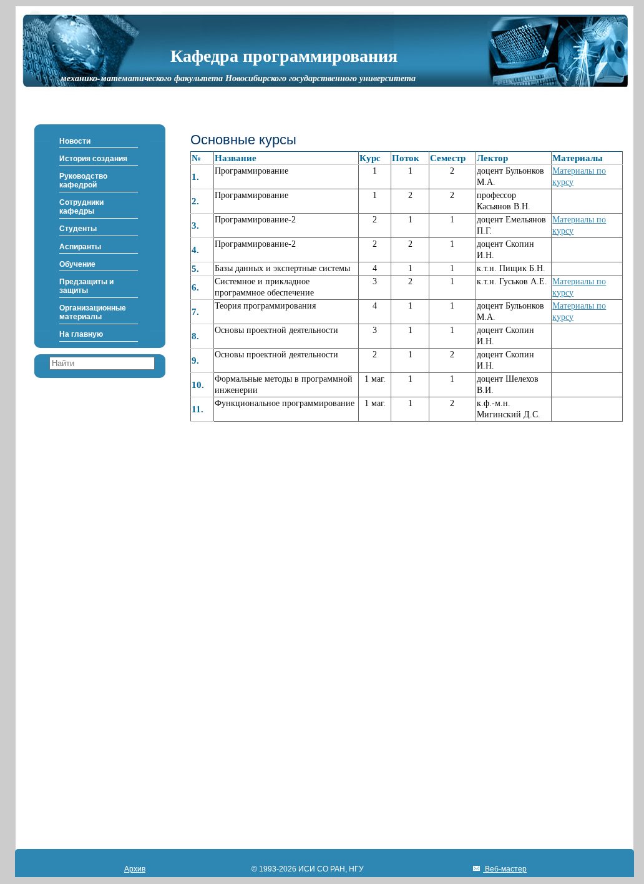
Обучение (77, 264)
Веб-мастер (505, 869)
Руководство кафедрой (83, 180)
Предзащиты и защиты (86, 286)
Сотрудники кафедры (81, 207)
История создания (93, 158)
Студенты (78, 228)
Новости (74, 141)
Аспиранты (80, 246)
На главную (81, 334)
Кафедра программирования (284, 54)
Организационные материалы (92, 312)
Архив (134, 869)
